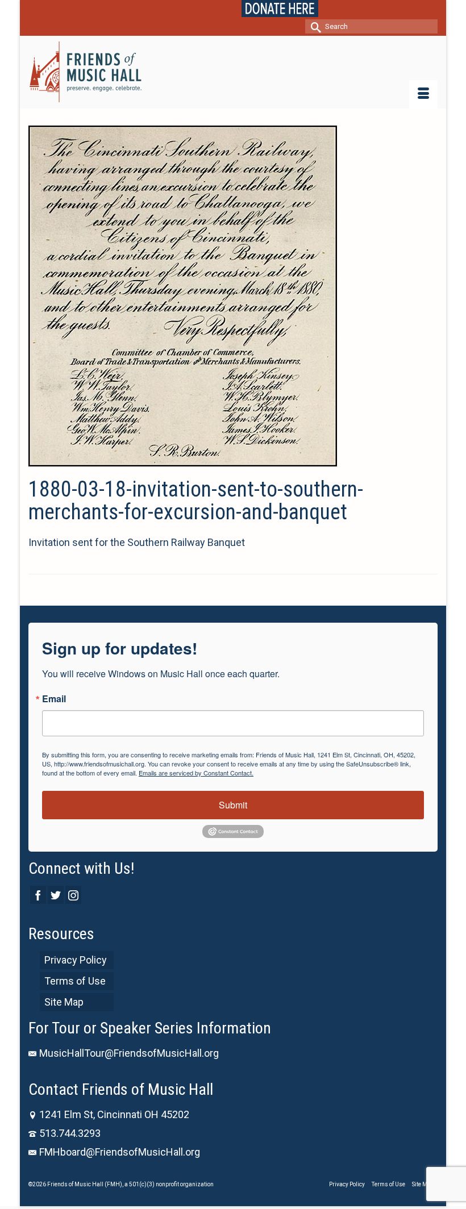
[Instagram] (73, 894)
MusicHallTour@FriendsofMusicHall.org (129, 1053)
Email (54, 698)
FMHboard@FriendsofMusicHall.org (119, 1152)
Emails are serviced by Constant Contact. (196, 772)
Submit (233, 804)
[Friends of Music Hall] (233, 71)
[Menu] (423, 94)
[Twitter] (56, 894)
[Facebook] (38, 894)
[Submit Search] (313, 26)
